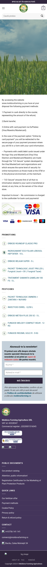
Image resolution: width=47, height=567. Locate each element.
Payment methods (10, 503)
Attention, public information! (15, 475)
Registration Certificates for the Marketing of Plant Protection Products (21, 482)
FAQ (22, 560)
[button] (3, 8)
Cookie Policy (8, 508)
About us (16, 560)
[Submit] (42, 16)
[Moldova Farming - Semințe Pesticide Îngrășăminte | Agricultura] (23, 8)
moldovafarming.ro (22, 396)
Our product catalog (10, 471)
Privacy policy (8, 513)
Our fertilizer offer (9, 498)
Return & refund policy (11, 517)
